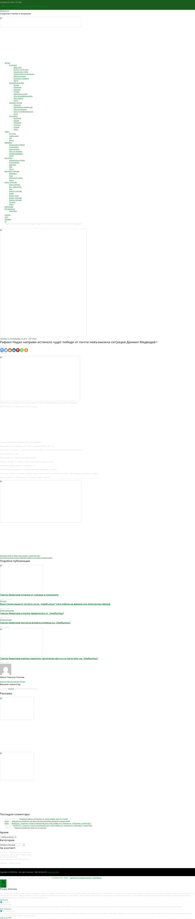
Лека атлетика (14, 185)
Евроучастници (20, 76)
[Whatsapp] (22, 350)
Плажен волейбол (16, 154)
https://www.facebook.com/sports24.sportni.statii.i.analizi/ (27, 6)
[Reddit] (10, 350)
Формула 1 (13, 173)
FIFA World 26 (10, 209)
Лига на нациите (20, 109)
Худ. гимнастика (15, 187)
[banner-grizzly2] (40, 522)
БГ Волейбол (14, 147)
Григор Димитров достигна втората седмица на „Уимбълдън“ (35, 622)
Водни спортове (15, 200)
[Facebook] (2, 350)
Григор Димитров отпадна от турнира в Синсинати (29, 594)
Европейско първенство (23, 107)
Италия (16, 92)
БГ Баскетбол (14, 162)
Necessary (6, 902)
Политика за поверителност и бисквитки (85, 878)
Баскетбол (8, 158)
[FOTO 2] (40, 400)
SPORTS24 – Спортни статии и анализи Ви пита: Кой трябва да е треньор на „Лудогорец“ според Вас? (51, 823)
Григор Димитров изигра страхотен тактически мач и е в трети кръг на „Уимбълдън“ (49, 658)
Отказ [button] (66, 878)
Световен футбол (15, 103)
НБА (10, 167)
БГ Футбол (13, 65)
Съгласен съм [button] (57, 878)
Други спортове (11, 182)
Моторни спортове (12, 171)
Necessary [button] (4, 900)
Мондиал (17, 105)
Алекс (7, 821)
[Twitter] (6, 350)
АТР (10, 138)
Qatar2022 (13, 211)
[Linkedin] (14, 350)
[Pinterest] (18, 350)
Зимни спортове (15, 198)
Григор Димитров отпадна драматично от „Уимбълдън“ (32, 613)
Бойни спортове (15, 191)
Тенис (7, 131)
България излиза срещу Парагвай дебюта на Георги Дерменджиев (26, 558)
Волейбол (8, 143)
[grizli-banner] (17, 719)
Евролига (12, 165)
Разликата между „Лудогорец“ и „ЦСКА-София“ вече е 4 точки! (44, 819)
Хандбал (12, 202)
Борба (11, 193)
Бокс (11, 189)
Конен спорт (14, 196)
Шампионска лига (21, 94)
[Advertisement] (97, 44)
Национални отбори (17, 145)
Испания (17, 89)
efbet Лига (18, 67)
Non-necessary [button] (5, 909)
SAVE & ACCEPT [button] (6, 918)
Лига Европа (18, 98)
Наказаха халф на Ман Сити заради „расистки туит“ (20, 556)
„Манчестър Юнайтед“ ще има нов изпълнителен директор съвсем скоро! (41, 821)
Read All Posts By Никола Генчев (12, 682)
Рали (11, 176)
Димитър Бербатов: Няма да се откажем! (30, 828)
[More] (26, 350)
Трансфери (13, 116)
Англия (16, 85)
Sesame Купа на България (24, 74)
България (17, 118)
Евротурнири (14, 149)
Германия (17, 87)
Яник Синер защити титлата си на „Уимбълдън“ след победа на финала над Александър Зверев (55, 603)
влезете (11, 689)
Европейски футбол (16, 83)
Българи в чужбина (21, 78)
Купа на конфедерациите (23, 111)
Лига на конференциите (23, 96)
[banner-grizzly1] (17, 779)
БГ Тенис (12, 134)
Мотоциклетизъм (16, 178)
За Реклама (9, 207)
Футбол (7, 63)
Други (16, 81)
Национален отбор (21, 72)
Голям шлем (13, 136)
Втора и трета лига (21, 70)
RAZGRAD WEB (53, 872)
